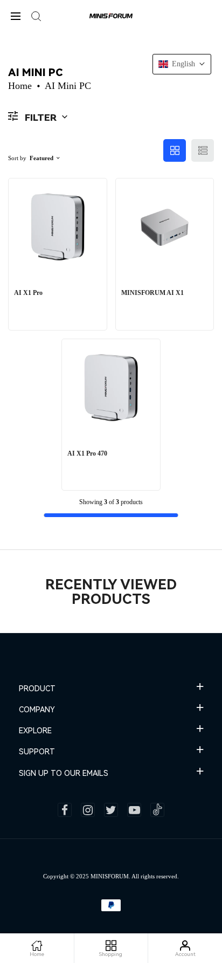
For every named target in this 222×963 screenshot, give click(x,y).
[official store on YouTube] (134, 810)
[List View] (202, 150)
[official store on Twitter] (111, 810)
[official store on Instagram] (88, 810)
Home (20, 85)
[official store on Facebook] (65, 810)
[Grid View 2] (174, 150)
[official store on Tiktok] (157, 810)
